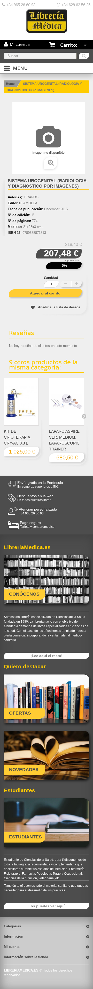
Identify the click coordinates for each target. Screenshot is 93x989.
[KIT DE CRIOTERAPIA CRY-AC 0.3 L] (21, 402)
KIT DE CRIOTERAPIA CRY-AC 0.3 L (17, 437)
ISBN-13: (14, 233)
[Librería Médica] (46, 21)
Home (10, 84)
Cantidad (51, 278)
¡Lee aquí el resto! (46, 656)
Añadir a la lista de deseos (59, 307)
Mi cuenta (11, 947)
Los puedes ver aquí (46, 906)
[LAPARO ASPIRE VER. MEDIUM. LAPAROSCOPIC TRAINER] (66, 402)
